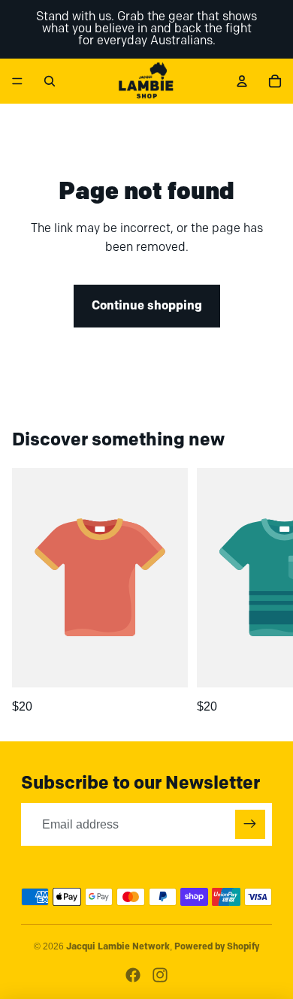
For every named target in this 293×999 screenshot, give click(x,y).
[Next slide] (264, 591)
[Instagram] (160, 975)
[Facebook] (133, 975)
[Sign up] (250, 825)
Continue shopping (147, 306)
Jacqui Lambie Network (118, 946)
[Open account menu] (241, 81)
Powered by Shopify (216, 946)
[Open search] (49, 81)
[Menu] (17, 81)
